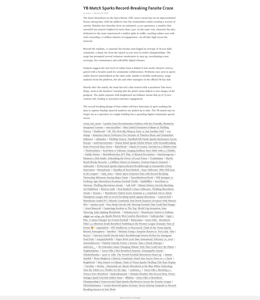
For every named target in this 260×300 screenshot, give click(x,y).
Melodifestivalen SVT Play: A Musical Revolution (129, 154)
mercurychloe (113, 127)
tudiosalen (88, 165)
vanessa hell (164, 196)
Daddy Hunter (92, 154)
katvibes (111, 231)
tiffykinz (129, 277)
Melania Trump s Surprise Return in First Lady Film (146, 231)
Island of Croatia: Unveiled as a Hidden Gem (152, 146)
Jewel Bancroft (93, 208)
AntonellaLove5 (91, 242)
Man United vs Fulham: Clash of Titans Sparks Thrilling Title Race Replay (137, 262)
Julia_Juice (107, 173)
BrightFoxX (89, 262)
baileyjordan (157, 215)
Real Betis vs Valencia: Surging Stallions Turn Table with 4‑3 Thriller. (139, 150)
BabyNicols (121, 146)
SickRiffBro (146, 181)
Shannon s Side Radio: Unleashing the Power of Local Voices (115, 158)
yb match (87, 13)
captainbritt (102, 227)
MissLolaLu (137, 219)
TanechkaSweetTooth (142, 177)
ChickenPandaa (91, 254)
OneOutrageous (165, 154)
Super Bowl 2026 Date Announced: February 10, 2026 (144, 239)
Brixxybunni (103, 169)
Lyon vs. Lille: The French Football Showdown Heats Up (132, 254)
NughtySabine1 (91, 250)
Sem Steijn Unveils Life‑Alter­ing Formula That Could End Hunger (140, 204)
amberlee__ (89, 246)
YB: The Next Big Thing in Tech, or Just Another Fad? (136, 131)
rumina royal (97, 204)
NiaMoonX (99, 131)
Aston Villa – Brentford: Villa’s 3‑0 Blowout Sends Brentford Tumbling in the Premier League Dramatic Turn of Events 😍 (129, 223)
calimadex (101, 139)
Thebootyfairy (92, 150)
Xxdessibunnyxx (118, 273)
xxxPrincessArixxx (103, 142)
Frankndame (156, 158)
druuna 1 (97, 192)
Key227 (87, 235)
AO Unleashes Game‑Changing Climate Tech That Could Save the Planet (136, 246)
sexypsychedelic (105, 239)
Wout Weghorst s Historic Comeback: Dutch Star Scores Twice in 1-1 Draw (133, 258)
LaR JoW (131, 185)
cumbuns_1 (136, 269)
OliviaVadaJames (92, 285)
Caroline (89, 266)
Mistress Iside (108, 189)
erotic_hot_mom (92, 123)
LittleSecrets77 (131, 212)
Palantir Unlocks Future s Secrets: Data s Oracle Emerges (132, 242)
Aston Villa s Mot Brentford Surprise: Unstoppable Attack (132, 250)
